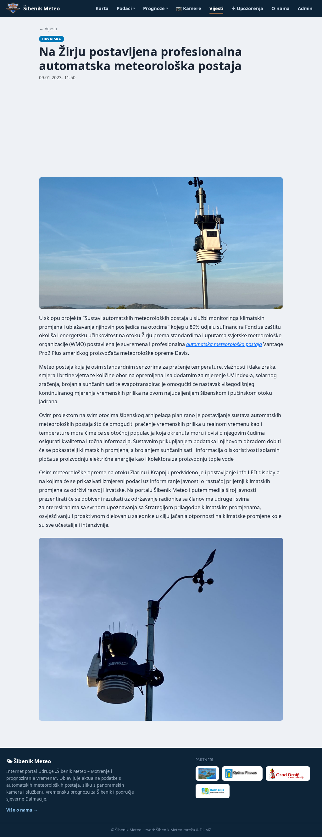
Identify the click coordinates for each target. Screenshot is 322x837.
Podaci (126, 8)
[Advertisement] (161, 128)
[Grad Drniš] (288, 773)
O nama (280, 8)
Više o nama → (22, 810)
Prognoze (155, 8)
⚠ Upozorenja (247, 8)
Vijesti (216, 8)
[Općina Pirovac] (242, 773)
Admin (305, 8)
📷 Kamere (188, 8)
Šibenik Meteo (41, 8)
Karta (102, 8)
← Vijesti (48, 28)
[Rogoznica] (207, 773)
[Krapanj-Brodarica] (213, 791)
